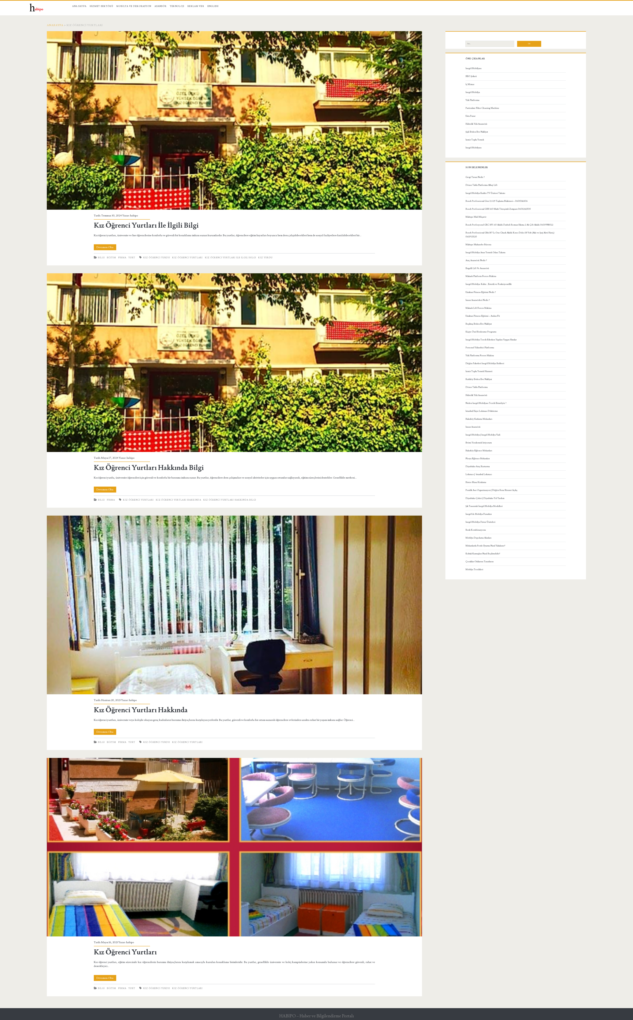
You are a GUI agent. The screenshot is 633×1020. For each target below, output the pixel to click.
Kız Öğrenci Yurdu (156, 257)
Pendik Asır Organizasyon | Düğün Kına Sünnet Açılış (491, 490)
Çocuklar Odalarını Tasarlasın (480, 561)
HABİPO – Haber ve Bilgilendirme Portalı (316, 1016)
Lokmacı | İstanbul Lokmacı (479, 474)
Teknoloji (177, 6)
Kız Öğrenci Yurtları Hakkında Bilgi (234, 362)
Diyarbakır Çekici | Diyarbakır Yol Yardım (485, 498)
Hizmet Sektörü (101, 6)
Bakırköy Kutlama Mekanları (479, 419)
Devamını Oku (106, 247)
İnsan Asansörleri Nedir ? (478, 300)
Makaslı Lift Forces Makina (478, 308)
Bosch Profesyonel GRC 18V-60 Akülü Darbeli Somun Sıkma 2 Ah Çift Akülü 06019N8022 (509, 225)
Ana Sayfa (79, 6)
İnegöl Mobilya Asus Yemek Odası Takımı (485, 252)
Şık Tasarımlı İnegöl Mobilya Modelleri (484, 506)
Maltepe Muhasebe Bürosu (478, 244)
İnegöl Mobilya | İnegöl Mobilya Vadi (483, 435)
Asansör (160, 6)
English (213, 6)
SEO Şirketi (471, 76)
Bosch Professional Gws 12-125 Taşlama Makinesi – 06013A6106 (497, 201)
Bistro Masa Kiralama (476, 482)
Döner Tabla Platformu (477, 387)
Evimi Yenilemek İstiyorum (479, 442)
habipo (134, 215)
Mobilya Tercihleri (474, 569)
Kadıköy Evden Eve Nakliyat (479, 379)
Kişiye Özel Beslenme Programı (481, 331)
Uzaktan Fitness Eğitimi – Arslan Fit (483, 316)
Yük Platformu (472, 100)
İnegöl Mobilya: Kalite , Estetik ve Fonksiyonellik (489, 284)
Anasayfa (55, 25)
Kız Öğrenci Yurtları (187, 257)
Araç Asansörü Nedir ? (476, 260)
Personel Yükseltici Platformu (480, 347)
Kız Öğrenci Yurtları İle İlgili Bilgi (234, 120)
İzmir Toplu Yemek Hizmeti (479, 371)
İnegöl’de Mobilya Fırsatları (479, 514)
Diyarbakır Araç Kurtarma (478, 466)
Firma (122, 257)
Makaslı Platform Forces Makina (481, 276)
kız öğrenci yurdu (156, 742)
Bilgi (101, 257)
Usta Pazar (470, 116)
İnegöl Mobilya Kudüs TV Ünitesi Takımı (485, 193)
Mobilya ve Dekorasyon (133, 6)
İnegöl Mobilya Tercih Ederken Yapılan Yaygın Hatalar (491, 339)
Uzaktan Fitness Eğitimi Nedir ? (481, 292)
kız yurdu (265, 257)
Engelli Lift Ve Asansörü (477, 268)
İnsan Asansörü (473, 427)
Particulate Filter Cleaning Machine (482, 108)
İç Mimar (470, 84)
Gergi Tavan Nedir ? (475, 177)
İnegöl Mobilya (473, 92)
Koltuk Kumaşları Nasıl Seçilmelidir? (483, 553)
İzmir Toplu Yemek (475, 139)
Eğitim (111, 257)
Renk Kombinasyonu (476, 530)
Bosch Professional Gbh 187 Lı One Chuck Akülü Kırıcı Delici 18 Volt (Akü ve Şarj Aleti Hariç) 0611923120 (510, 234)
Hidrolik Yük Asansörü (476, 124)
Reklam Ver (195, 6)
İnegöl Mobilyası (474, 68)
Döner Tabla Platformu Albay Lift (481, 185)
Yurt (131, 257)
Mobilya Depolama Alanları (478, 538)
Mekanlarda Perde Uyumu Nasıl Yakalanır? (485, 545)
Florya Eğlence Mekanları (478, 458)
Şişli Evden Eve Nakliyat (477, 132)
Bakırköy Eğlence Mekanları (479, 450)
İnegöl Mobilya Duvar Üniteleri (480, 522)
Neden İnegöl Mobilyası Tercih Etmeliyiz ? (486, 403)
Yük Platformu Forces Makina (480, 355)
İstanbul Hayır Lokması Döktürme (482, 411)
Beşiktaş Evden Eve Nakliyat (479, 324)
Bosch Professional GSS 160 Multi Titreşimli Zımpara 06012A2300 (498, 209)
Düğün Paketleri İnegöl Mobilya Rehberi (485, 363)
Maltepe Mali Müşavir (476, 217)
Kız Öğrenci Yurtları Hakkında (178, 500)
